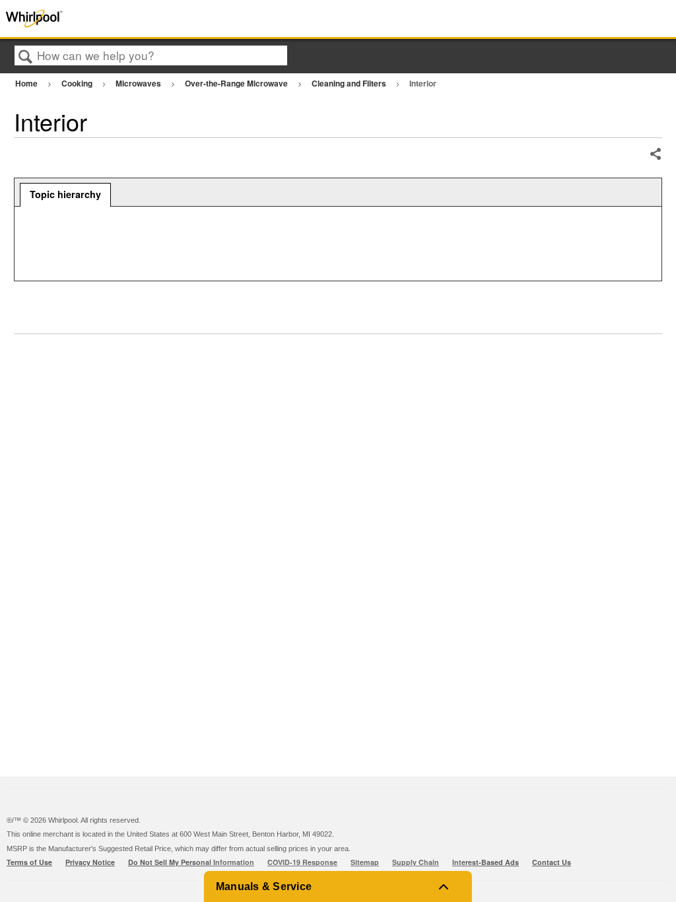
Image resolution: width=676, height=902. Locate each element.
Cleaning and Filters (350, 83)
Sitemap (365, 862)
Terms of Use (29, 862)
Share (655, 154)
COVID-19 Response (302, 862)
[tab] (66, 195)
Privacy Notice (90, 862)
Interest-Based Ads (485, 862)
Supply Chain (415, 862)
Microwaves (139, 83)
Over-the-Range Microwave (237, 83)
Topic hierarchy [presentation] (65, 194)
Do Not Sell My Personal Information (191, 862)
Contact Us (551, 862)
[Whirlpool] (135, 18)
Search (26, 56)
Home (27, 83)
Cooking (77, 83)
